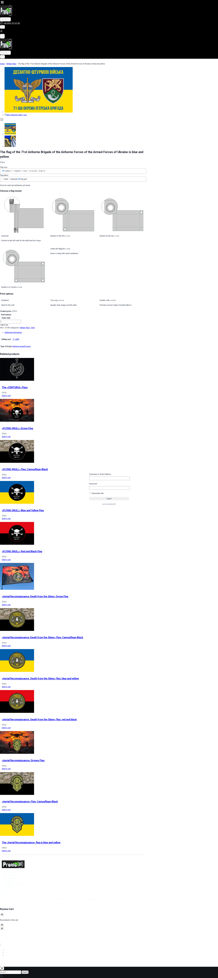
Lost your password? (109, 504)
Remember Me (97, 493)
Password (93, 484)
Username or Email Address (100, 474)
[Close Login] (2, 925)
